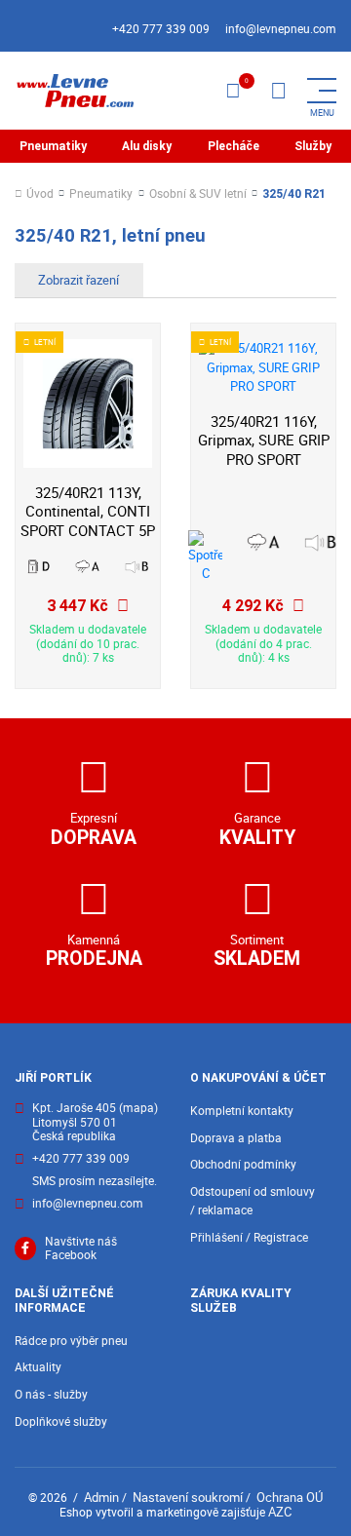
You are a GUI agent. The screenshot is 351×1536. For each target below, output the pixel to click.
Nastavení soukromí (188, 1497)
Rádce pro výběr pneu (71, 1340)
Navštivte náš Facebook (81, 1249)
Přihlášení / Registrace (249, 1237)
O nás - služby (51, 1394)
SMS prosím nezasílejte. (94, 1181)
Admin (101, 1497)
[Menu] (278, 90)
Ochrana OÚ (289, 1497)
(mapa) (138, 1107)
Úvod (40, 194)
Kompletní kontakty (241, 1110)
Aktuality (38, 1367)
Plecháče (233, 146)
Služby (313, 146)
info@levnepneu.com (280, 28)
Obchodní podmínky (243, 1164)
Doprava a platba (236, 1138)
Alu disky (147, 146)
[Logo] (74, 90)
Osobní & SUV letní (198, 194)
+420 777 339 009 (161, 28)
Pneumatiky (53, 146)
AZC (280, 1511)
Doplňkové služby (61, 1421)
